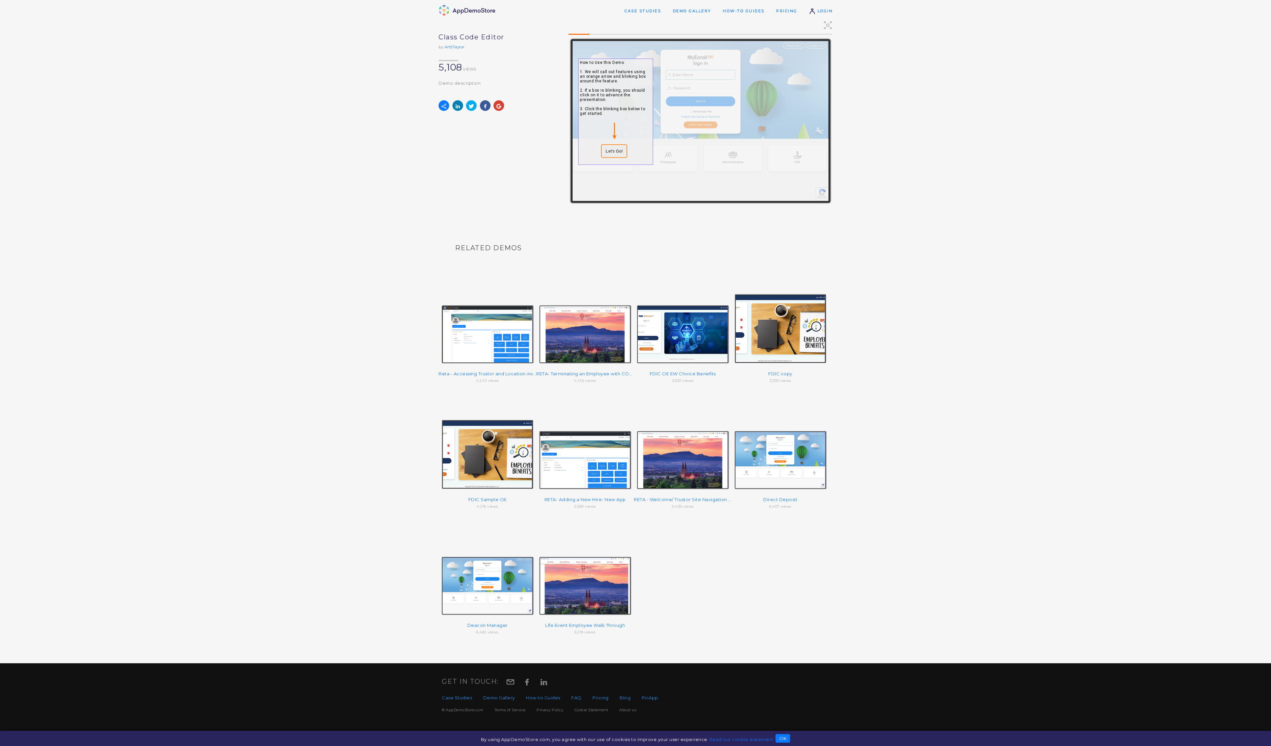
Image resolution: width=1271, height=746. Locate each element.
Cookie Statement (591, 710)
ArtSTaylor (454, 47)
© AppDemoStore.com (462, 710)
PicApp (650, 697)
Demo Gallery (692, 11)
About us (627, 710)
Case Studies (643, 11)
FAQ (576, 697)
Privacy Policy (550, 710)
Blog (625, 697)
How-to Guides (744, 11)
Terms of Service (510, 710)
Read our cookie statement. (742, 739)
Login (824, 11)
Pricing (786, 11)
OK (782, 738)
